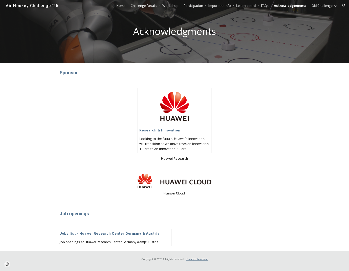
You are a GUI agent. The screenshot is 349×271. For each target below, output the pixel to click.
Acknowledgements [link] (290, 5)
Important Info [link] (219, 5)
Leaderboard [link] (246, 5)
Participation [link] (193, 5)
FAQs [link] (265, 5)
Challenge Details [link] (144, 5)
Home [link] (120, 5)
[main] (174, 31)
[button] (344, 6)
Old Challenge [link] (322, 5)
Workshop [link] (170, 5)
